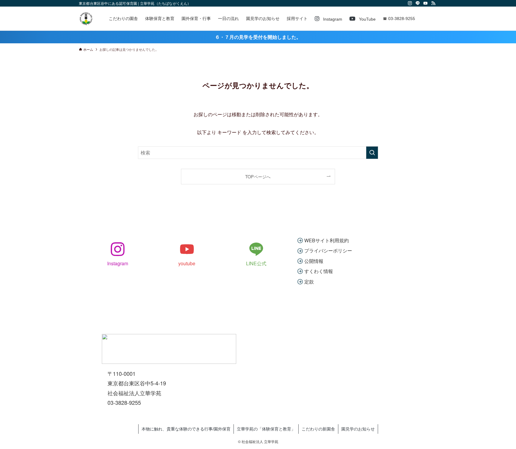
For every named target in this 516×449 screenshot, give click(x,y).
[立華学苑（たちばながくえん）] (86, 18)
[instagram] (410, 3)
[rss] (433, 3)
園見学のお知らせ (358, 429)
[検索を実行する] (372, 152)
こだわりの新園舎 (318, 429)
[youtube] (425, 3)
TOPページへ (258, 176)
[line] (418, 3)
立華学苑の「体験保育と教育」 (266, 429)
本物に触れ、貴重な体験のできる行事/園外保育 (186, 429)
